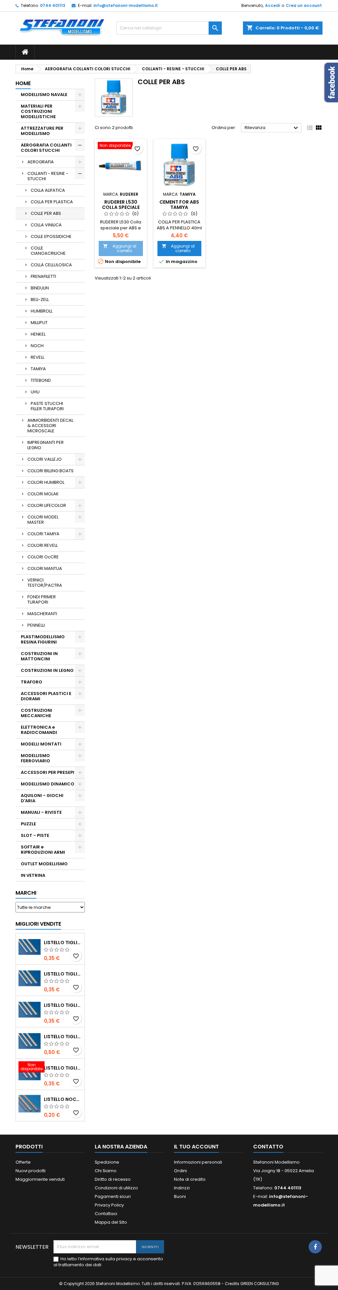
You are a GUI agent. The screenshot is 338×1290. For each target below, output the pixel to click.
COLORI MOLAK (43, 494)
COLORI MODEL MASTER (42, 519)
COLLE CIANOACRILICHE (48, 250)
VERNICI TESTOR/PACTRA (44, 582)
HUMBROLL (41, 311)
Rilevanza (272, 128)
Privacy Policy (109, 1205)
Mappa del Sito (111, 1222)
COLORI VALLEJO (44, 459)
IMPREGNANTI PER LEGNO (45, 445)
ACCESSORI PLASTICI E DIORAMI (46, 696)
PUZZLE (28, 824)
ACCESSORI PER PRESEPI (47, 772)
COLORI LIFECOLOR (46, 505)
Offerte (23, 1162)
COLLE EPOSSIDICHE (51, 236)
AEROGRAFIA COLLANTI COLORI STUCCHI (46, 147)
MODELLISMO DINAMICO (47, 784)
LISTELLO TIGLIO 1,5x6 (63, 1068)
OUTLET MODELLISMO (44, 864)
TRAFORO (31, 682)
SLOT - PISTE (35, 835)
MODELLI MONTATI (41, 744)
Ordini (180, 1171)
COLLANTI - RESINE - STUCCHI (47, 176)
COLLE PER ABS (46, 213)
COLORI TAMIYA (43, 534)
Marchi (26, 893)
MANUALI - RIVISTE (41, 812)
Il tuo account (196, 1146)
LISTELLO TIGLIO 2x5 (63, 973)
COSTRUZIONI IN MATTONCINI (39, 656)
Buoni (180, 1196)
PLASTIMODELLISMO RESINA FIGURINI (43, 639)
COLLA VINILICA (46, 225)
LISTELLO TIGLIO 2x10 (63, 1036)
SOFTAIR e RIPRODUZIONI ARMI (43, 849)
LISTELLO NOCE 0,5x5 (63, 1099)
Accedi (272, 5)
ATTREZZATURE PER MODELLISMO (42, 131)
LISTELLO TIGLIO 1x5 (63, 1005)
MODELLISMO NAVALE (44, 94)
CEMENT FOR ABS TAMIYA (179, 205)
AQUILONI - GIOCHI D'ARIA (42, 798)
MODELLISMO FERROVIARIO (35, 758)
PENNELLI (36, 625)
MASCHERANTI (42, 614)
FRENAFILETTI (43, 276)
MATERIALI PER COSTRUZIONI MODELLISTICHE (38, 111)
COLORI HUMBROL (45, 482)
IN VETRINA (33, 875)
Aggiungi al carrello (119, 248)
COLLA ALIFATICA (48, 190)
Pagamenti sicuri (113, 1196)
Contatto (268, 1146)
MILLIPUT (39, 322)
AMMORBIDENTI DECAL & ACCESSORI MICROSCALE (50, 425)
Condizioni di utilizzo (116, 1188)
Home (23, 83)
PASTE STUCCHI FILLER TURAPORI (47, 406)
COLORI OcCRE (43, 557)
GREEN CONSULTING (259, 1283)
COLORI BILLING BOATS (50, 471)
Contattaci (106, 1213)
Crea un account (304, 5)
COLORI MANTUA (44, 568)
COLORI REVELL (42, 545)
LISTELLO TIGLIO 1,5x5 (63, 942)
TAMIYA (38, 369)
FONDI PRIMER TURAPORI (41, 599)
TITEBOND (41, 380)
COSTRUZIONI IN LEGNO (47, 670)
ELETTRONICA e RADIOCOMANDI (39, 730)
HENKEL (38, 334)
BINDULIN (40, 288)
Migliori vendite (38, 924)
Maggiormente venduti (40, 1179)
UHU (35, 392)
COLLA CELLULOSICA (51, 265)
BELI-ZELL (40, 299)
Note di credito (190, 1179)
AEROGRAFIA (40, 162)
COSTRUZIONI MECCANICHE (36, 713)
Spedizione (107, 1162)
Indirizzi (182, 1188)
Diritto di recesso (113, 1179)
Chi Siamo (106, 1171)
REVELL (37, 357)
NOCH (37, 346)
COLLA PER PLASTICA (52, 202)
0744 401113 (52, 5)
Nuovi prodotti (31, 1171)
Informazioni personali (198, 1162)
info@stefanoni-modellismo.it (125, 5)
